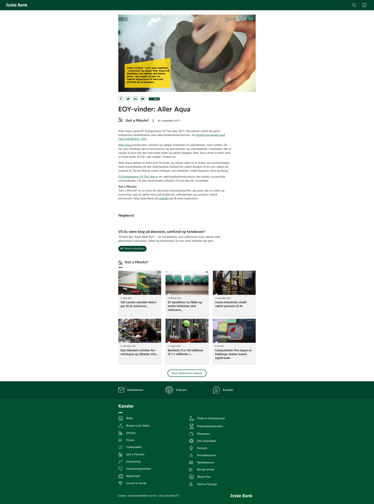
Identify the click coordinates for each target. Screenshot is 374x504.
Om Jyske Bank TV (169, 495)
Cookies (122, 495)
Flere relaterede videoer (187, 373)
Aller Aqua (125, 145)
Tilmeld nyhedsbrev (133, 248)
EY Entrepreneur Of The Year (136, 177)
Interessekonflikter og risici (142, 495)
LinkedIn (163, 198)
